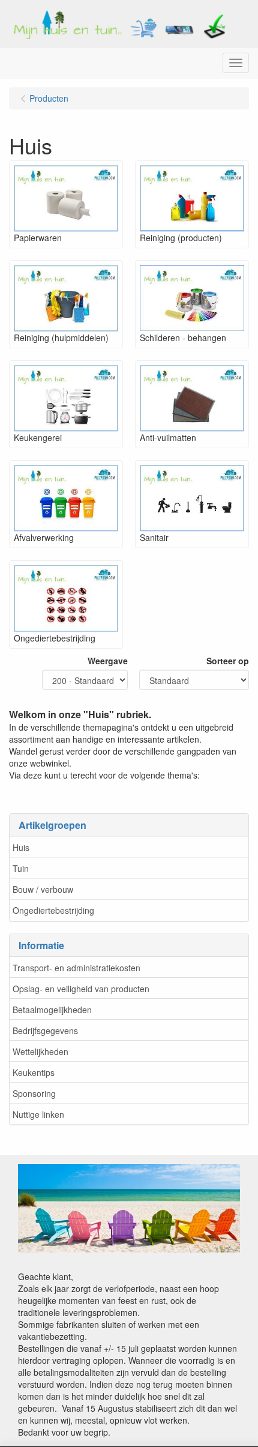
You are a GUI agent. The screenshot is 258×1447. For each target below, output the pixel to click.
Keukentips (34, 1072)
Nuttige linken (38, 1114)
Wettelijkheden (40, 1051)
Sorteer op (227, 661)
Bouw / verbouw (43, 889)
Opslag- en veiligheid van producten (81, 989)
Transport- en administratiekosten (76, 968)
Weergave (108, 661)
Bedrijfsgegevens (45, 1030)
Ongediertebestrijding (53, 910)
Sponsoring (34, 1093)
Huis (21, 847)
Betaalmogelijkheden (52, 1010)
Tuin (21, 868)
